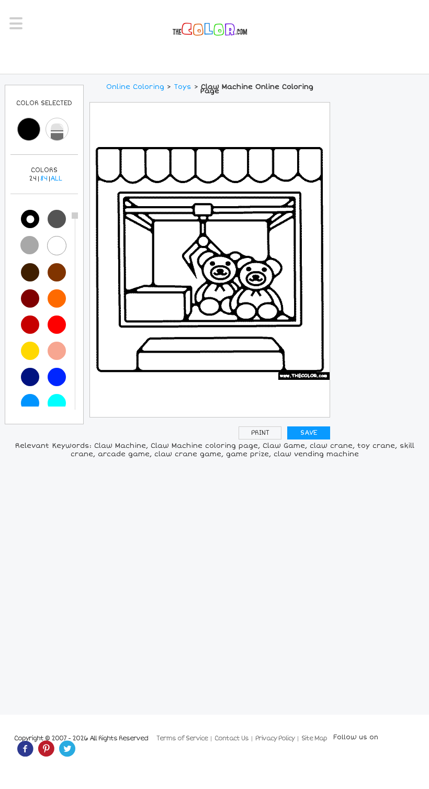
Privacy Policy (275, 738)
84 (44, 179)
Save (308, 433)
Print (260, 433)
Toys (182, 87)
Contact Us (231, 738)
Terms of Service (182, 738)
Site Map (314, 738)
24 (33, 179)
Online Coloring (135, 87)
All (56, 179)
